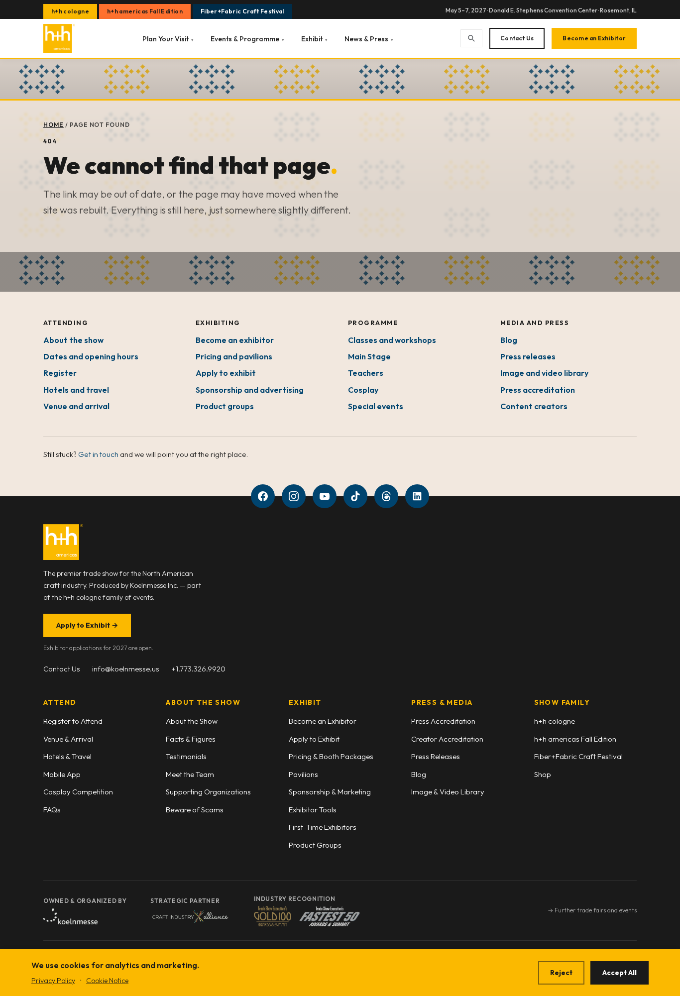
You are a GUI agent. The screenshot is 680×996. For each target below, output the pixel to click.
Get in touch (98, 454)
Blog (508, 340)
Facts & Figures (191, 739)
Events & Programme (247, 38)
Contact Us (517, 38)
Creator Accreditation (447, 739)
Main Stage (369, 356)
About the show (73, 340)
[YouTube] (325, 496)
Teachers (365, 373)
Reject (561, 972)
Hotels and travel (76, 390)
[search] (471, 38)
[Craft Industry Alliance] (190, 916)
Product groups (225, 406)
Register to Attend (73, 721)
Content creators (533, 406)
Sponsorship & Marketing (330, 791)
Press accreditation (537, 390)
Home (53, 124)
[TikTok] (355, 496)
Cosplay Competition (78, 791)
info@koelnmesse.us (125, 668)
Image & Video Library (447, 791)
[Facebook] (263, 496)
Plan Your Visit (168, 38)
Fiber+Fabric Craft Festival (242, 11)
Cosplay (363, 390)
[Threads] (386, 496)
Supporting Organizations (208, 791)
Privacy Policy (53, 980)
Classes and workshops (392, 340)
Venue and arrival (76, 406)
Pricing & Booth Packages (331, 756)
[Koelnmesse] (70, 916)
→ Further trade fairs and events (592, 910)
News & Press (368, 38)
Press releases (528, 356)
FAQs (52, 809)
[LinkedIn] (417, 496)
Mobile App (62, 774)
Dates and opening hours (90, 356)
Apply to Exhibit (87, 625)
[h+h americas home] (59, 38)
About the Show (192, 721)
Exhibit (314, 38)
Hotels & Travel (67, 756)
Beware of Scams (195, 809)
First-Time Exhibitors (322, 827)
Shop (542, 774)
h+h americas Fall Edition (145, 11)
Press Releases (435, 756)
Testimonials (186, 756)
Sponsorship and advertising (250, 390)
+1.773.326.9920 (198, 668)
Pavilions (303, 774)
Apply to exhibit (226, 373)
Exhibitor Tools (313, 809)
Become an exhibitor (235, 340)
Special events (375, 406)
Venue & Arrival (68, 739)
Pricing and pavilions (234, 356)
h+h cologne (70, 11)
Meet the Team (190, 774)
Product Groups (315, 845)
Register (60, 373)
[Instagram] (294, 496)
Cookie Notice (107, 980)
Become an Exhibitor (594, 38)
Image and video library (544, 373)
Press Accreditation (443, 721)
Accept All (619, 972)
